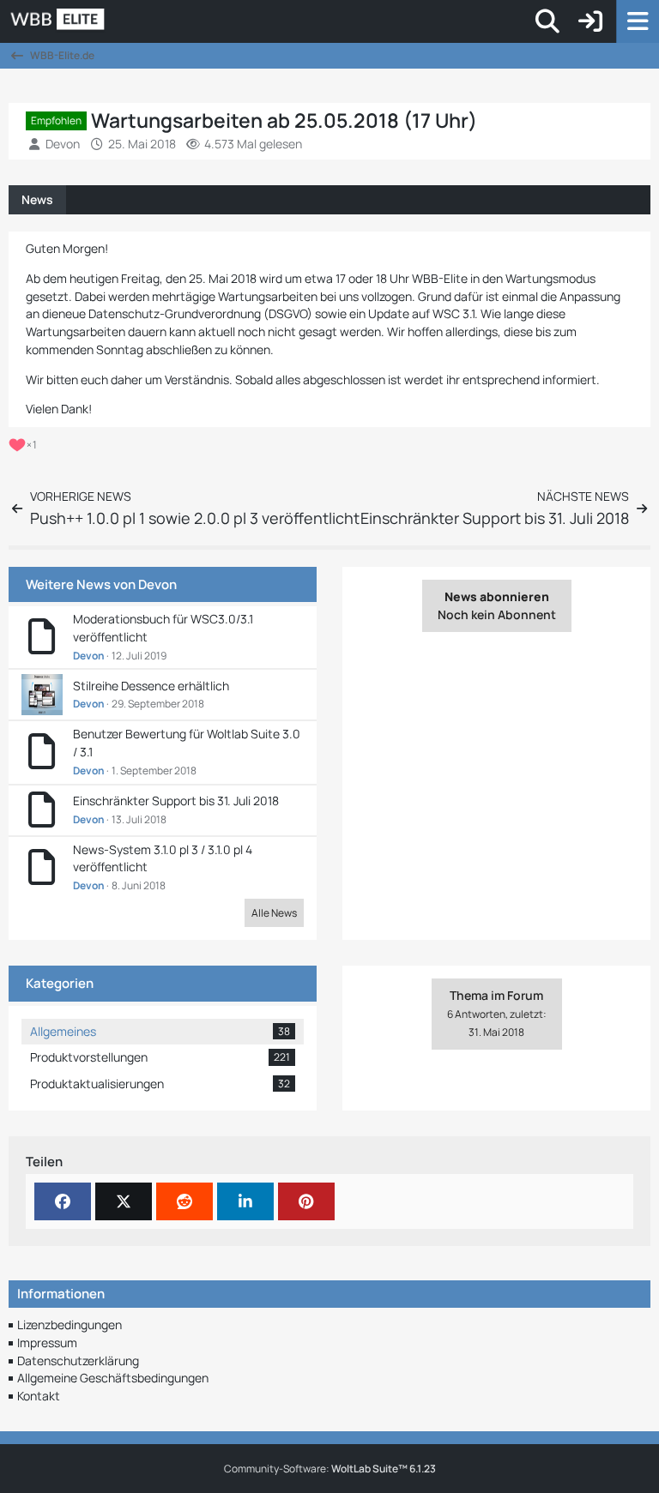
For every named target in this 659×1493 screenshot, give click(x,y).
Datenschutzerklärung (78, 1360)
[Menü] (637, 21)
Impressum (47, 1342)
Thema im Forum (497, 1004)
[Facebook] (62, 1201)
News (37, 199)
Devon (157, 584)
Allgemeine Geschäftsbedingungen (113, 1378)
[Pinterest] (306, 1201)
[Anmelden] (590, 21)
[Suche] (547, 21)
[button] (245, 1201)
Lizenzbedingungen (69, 1324)
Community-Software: (330, 1468)
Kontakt (38, 1396)
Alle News (274, 913)
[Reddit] (184, 1201)
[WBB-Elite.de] (116, 21)
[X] (123, 1201)
